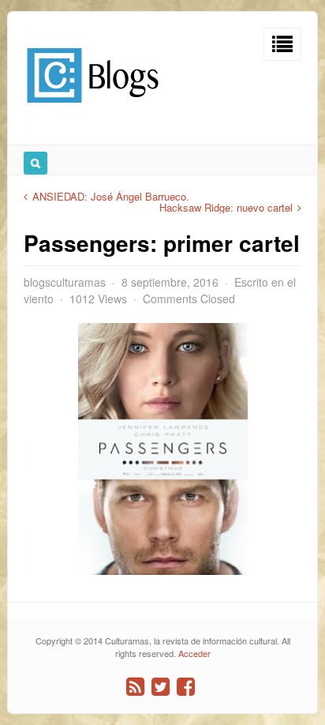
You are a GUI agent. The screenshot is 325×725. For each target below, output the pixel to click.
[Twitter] (160, 686)
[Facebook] (186, 686)
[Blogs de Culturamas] (93, 108)
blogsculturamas (65, 282)
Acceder (194, 653)
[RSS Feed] (135, 686)
